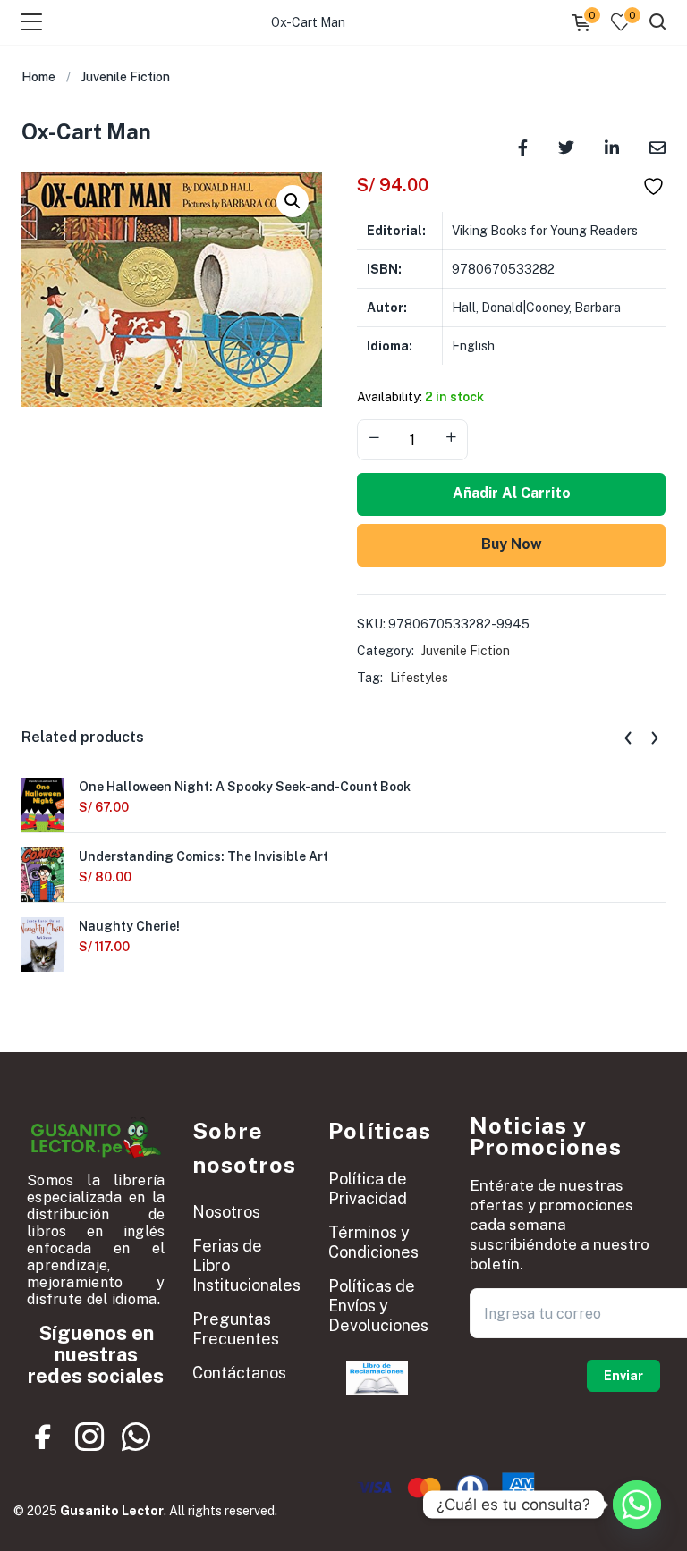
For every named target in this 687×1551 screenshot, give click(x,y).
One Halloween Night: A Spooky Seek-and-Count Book (245, 787)
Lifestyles (419, 677)
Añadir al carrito (512, 493)
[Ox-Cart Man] (523, 146)
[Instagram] (89, 1437)
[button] (292, 201)
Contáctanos (239, 1372)
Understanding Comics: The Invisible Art (203, 856)
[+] (450, 438)
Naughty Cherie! (129, 926)
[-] (374, 438)
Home (38, 77)
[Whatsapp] (136, 1437)
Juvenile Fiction (125, 77)
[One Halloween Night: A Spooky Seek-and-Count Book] (42, 805)
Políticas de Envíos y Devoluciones (378, 1306)
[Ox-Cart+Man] (566, 146)
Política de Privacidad (367, 1188)
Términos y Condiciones (373, 1242)
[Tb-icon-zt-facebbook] (44, 1437)
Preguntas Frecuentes (235, 1329)
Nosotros (226, 1211)
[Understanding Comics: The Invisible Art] (42, 875)
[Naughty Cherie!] (42, 945)
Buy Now (511, 543)
